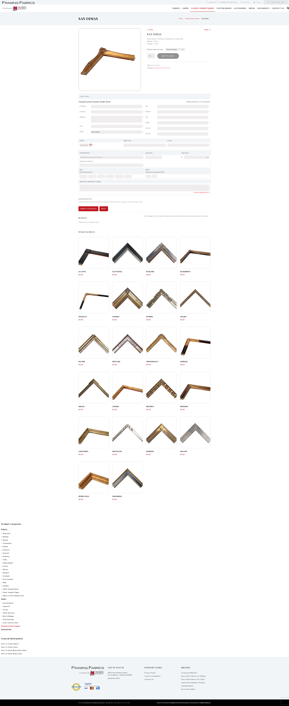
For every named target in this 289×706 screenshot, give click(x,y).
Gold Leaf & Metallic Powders (193, 683)
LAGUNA (183, 317)
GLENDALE (184, 361)
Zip (151, 106)
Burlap (5, 540)
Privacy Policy (150, 673)
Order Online (84, 96)
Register (247, 2)
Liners (185, 8)
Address (85, 117)
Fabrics (176, 8)
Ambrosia (6, 533)
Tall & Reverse (8, 613)
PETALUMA (150, 272)
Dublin (5, 546)
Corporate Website (189, 673)
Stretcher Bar (8, 619)
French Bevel (8, 603)
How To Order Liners (9, 647)
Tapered (6, 606)
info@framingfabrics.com (229, 2)
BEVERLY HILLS (83, 496)
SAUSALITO (82, 317)
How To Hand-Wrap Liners (11, 654)
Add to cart (168, 56)
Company (83, 106)
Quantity (149, 153)
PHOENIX (149, 317)
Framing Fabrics (187, 686)
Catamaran (7, 543)
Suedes (6, 586)
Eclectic (6, 553)
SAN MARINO (117, 496)
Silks (5, 582)
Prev (151, 29)
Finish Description (86, 161)
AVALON (81, 406)
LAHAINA (115, 406)
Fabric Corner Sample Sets (13, 596)
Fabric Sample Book (10, 589)
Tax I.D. (148, 128)
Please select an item (155, 49)
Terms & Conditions (152, 676)
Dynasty (6, 550)
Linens (5, 566)
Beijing (5, 537)
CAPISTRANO (83, 451)
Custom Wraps (224, 8)
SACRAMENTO (185, 272)
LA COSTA (82, 272)
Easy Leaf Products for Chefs (193, 679)
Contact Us (278, 8)
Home (181, 18)
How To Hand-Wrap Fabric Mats (14, 650)
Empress (6, 556)
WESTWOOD (117, 451)
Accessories (240, 8)
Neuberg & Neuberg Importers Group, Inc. (99, 703)
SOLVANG (115, 317)
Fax (147, 117)
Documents (263, 8)
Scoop (5, 610)
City (85, 126)
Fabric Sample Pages (11, 592)
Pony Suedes (8, 579)
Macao (5, 569)
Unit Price (185, 153)
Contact (85, 112)
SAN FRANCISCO (152, 361)
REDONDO (150, 406)
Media (252, 8)
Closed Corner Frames (202, 8)
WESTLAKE (116, 361)
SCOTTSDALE (117, 272)
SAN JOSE (183, 451)
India (5, 560)
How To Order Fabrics (10, 644)
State (85, 132)
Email (151, 123)
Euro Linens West (188, 689)
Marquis (6, 573)
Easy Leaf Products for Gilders (193, 676)
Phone (151, 112)
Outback (6, 576)
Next (206, 29)
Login (258, 2)
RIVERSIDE (150, 451)
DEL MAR (81, 361)
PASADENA (184, 406)
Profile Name (85, 153)
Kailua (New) (8, 563)
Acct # (148, 134)
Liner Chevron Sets (10, 623)
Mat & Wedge (8, 616)
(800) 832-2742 (213, 2)
